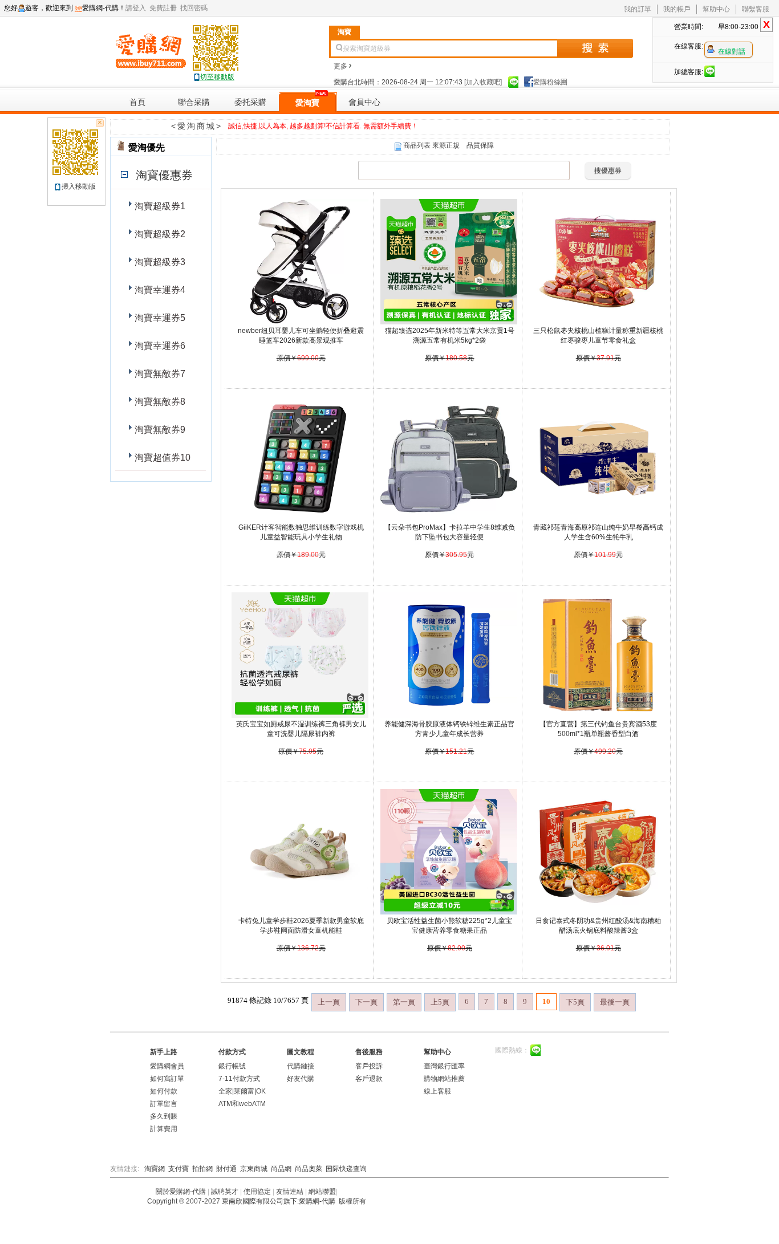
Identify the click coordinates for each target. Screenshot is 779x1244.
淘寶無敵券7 (158, 374)
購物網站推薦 (444, 1079)
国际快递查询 (346, 1169)
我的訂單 (637, 9)
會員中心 (364, 102)
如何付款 (163, 1091)
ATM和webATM (242, 1104)
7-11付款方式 (239, 1079)
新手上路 (163, 1052)
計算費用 (163, 1129)
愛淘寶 (307, 102)
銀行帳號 (232, 1066)
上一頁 (329, 1002)
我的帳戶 (677, 9)
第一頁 (404, 1002)
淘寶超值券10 (161, 457)
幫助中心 (716, 9)
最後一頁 (615, 1002)
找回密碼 (195, 8)
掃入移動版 (79, 186)
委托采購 (250, 102)
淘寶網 (154, 1169)
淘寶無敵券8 (158, 401)
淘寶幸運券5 (158, 318)
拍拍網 (202, 1169)
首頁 (137, 102)
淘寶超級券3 (158, 262)
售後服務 (369, 1052)
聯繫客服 (755, 9)
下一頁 (366, 1002)
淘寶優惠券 (162, 175)
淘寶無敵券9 (158, 429)
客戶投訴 (369, 1066)
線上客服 (437, 1091)
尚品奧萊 (308, 1169)
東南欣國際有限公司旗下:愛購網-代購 (278, 1201)
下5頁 (575, 1002)
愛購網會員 (167, 1066)
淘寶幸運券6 (158, 346)
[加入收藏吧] (483, 82)
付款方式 (232, 1052)
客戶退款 (369, 1079)
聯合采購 (194, 102)
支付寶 (178, 1169)
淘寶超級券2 (158, 234)
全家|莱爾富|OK (242, 1091)
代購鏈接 (300, 1066)
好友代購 (300, 1079)
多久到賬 (163, 1116)
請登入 (137, 8)
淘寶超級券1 (158, 206)
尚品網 (281, 1169)
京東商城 (253, 1169)
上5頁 (440, 1002)
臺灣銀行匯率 (444, 1066)
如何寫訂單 (167, 1079)
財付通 (226, 1169)
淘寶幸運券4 (158, 290)
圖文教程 (300, 1052)
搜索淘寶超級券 (367, 48)
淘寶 (344, 32)
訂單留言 (163, 1104)
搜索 (595, 48)
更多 (340, 66)
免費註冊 (164, 8)
